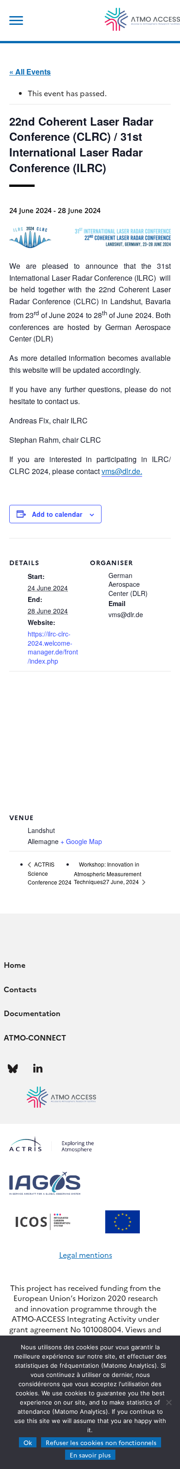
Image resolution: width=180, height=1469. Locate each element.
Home (14, 965)
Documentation (32, 1013)
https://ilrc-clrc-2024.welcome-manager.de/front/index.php (53, 647)
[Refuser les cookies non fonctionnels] (168, 1402)
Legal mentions (85, 1254)
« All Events (30, 71)
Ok (28, 1442)
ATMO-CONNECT (35, 1037)
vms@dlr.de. (122, 471)
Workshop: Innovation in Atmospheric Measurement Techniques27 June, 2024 (107, 873)
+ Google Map (81, 841)
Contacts (20, 989)
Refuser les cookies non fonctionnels (101, 1442)
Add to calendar (57, 514)
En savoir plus (90, 1455)
